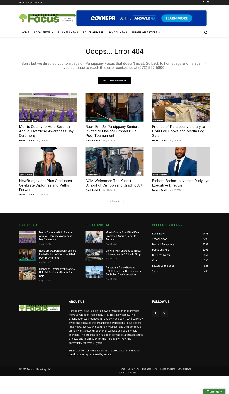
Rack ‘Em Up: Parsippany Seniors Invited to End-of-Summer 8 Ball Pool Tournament (112, 131)
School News (26, 174)
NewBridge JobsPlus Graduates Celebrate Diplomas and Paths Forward (45, 185)
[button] (205, 32)
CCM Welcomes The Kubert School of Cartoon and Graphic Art (114, 183)
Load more (113, 201)
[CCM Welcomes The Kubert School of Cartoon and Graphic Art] (114, 161)
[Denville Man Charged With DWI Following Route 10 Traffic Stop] (94, 255)
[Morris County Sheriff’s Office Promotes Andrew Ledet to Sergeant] (94, 237)
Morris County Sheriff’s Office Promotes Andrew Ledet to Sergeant (122, 236)
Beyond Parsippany (29, 120)
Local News (92, 120)
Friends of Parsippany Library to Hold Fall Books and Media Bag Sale (178, 131)
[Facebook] (203, 3)
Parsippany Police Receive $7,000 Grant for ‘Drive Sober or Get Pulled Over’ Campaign (123, 271)
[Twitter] (208, 3)
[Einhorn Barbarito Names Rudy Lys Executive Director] (181, 161)
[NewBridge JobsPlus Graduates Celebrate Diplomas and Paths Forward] (48, 161)
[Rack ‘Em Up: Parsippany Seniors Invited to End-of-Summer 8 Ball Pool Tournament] (114, 107)
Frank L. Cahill (26, 140)
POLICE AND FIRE (98, 225)
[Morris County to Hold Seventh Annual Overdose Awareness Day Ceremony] (48, 107)
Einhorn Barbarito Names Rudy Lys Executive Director (180, 183)
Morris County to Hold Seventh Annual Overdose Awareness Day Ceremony (46, 131)
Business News (160, 174)
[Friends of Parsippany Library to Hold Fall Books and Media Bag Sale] (181, 107)
